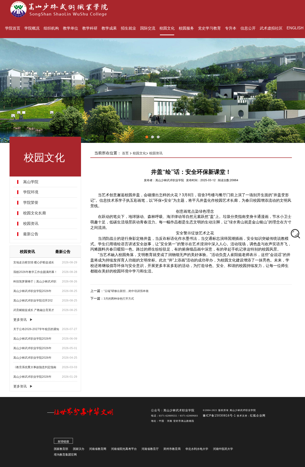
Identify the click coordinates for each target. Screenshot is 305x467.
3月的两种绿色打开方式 (119, 298)
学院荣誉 (30, 203)
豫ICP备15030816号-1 (220, 415)
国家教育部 (61, 449)
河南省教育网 (97, 449)
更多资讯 (20, 319)
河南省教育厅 (150, 449)
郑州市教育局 (172, 449)
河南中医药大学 (223, 449)
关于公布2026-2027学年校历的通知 (36, 329)
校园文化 (139, 153)
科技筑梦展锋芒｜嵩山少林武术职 (34, 281)
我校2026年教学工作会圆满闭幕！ (35, 272)
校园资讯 (30, 224)
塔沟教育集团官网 (65, 454)
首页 (125, 153)
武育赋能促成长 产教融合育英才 (33, 310)
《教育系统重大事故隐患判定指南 (34, 367)
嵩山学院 (30, 182)
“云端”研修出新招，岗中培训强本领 (126, 291)
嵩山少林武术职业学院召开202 (33, 300)
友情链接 (63, 441)
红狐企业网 (257, 415)
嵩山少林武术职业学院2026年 (32, 291)
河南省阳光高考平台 (124, 449)
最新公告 (30, 234)
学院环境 (30, 192)
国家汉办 (78, 449)
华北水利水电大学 (196, 449)
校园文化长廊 (34, 213)
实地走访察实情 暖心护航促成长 (33, 262)
